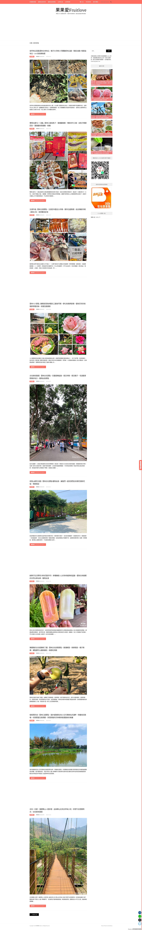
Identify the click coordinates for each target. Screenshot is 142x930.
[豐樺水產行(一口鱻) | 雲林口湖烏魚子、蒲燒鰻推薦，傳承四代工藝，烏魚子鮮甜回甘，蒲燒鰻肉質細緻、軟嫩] (58, 160)
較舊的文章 (34, 914)
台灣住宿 (60, 2)
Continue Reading (40, 114)
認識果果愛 (33, 2)
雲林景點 (32, 56)
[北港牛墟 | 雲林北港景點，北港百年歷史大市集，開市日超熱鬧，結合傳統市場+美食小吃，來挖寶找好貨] (58, 239)
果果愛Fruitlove (71, 10)
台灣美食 (67, 2)
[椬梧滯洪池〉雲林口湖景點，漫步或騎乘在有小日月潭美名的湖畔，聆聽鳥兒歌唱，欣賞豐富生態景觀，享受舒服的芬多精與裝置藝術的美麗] (58, 745)
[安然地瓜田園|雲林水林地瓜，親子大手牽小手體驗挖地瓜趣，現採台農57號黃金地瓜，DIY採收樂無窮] (58, 81)
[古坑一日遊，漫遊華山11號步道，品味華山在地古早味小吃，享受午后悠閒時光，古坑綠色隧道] (58, 856)
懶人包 (82, 2)
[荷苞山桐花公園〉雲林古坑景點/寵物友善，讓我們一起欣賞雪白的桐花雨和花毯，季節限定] (58, 511)
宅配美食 (88, 2)
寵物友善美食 (42, 2)
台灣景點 (75, 2)
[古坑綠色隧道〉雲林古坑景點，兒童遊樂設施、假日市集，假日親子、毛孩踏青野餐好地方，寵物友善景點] (58, 422)
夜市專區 (95, 2)
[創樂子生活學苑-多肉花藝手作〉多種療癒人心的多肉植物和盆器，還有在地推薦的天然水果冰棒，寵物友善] (58, 605)
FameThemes (110, 925)
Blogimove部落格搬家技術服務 (134, 929)
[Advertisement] (71, 29)
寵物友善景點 (52, 2)
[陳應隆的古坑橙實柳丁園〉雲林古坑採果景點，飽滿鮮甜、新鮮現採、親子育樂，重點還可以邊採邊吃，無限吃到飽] (58, 675)
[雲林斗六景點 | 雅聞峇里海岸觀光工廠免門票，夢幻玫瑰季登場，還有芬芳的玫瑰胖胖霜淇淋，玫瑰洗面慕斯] (58, 333)
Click (140, 465)
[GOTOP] (140, 924)
